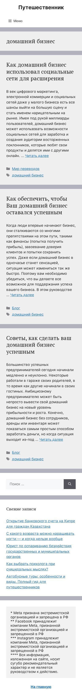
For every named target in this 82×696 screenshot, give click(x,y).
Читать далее (37, 156)
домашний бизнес (28, 175)
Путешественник (41, 7)
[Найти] (70, 484)
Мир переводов (26, 169)
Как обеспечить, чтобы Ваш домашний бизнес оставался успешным (36, 205)
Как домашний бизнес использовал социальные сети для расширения (40, 71)
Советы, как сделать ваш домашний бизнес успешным (38, 344)
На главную (41, 687)
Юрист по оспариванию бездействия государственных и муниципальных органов (38, 551)
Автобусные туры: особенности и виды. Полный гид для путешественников (35, 581)
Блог (16, 308)
